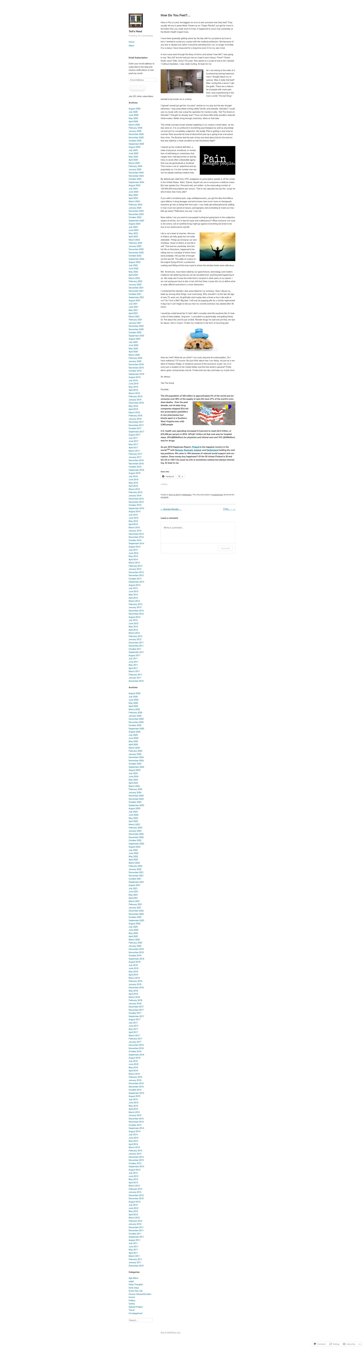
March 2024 (134, 201)
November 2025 (136, 137)
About (131, 45)
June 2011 (133, 661)
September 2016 (136, 469)
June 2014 (133, 552)
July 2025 (133, 150)
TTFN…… (229, 509)
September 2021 (136, 297)
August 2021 (134, 300)
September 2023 (136, 220)
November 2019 (136, 367)
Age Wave (133, 1277)
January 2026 (135, 130)
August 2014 (134, 546)
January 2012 (135, 639)
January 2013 (135, 607)
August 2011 (134, 655)
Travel (131, 1309)
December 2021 (136, 287)
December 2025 (136, 134)
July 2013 (133, 588)
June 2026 (133, 114)
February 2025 (135, 166)
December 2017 (136, 421)
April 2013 (133, 597)
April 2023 (133, 236)
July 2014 (133, 549)
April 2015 (133, 524)
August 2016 (134, 472)
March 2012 (134, 632)
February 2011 (135, 674)
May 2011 (133, 664)
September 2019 (136, 373)
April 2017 (133, 447)
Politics (132, 1300)
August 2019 (134, 377)
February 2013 (135, 604)
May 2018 (133, 405)
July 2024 (133, 188)
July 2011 (133, 658)
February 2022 (135, 281)
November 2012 (136, 613)
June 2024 (133, 191)
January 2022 (135, 284)
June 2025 (133, 153)
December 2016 (136, 460)
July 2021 (133, 303)
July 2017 (133, 437)
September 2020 (136, 335)
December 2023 (136, 210)
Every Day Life (135, 1290)
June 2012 (133, 623)
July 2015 (133, 514)
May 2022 (133, 271)
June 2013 (133, 591)
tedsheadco (187, 494)
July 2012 (133, 620)
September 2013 (136, 581)
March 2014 (134, 562)
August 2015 (134, 511)
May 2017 (133, 444)
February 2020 (135, 357)
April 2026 (133, 121)
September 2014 (136, 543)
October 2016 (135, 466)
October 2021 (135, 293)
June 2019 (133, 383)
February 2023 (135, 242)
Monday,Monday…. (171, 509)
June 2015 (133, 517)
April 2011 (133, 668)
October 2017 (135, 428)
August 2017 (134, 434)
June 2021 (133, 306)
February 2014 (135, 565)
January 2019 (135, 399)
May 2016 (133, 482)
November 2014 (136, 536)
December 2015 (136, 498)
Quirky (132, 1303)
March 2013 (134, 600)
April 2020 (133, 351)
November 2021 (136, 290)
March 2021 (134, 316)
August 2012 (134, 616)
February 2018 (135, 415)
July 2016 (133, 476)
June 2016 (133, 479)
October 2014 (135, 540)
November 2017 (136, 425)
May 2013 (133, 594)
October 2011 (135, 648)
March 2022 (134, 278)
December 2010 (136, 680)
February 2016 (135, 492)
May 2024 (133, 194)
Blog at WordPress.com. (171, 1332)
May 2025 (133, 156)
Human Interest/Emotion (140, 1293)
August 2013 (134, 584)
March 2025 (134, 162)
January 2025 (135, 169)
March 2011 (134, 671)
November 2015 (136, 501)
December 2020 (136, 325)
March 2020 (134, 354)
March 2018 (134, 412)
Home (131, 41)
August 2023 (134, 223)
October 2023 (135, 217)
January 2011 (135, 677)
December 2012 (136, 610)
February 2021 (135, 319)
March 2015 (134, 527)
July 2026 (133, 111)
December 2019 (136, 364)
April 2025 (133, 159)
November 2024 (136, 175)
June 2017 (133, 440)
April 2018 (133, 409)
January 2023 (135, 246)
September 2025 (136, 143)
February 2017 (135, 453)
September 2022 (136, 258)
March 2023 (134, 239)
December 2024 (136, 172)
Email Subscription (138, 57)
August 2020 (134, 338)
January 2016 (135, 495)
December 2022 (136, 249)
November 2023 (136, 214)
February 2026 (135, 127)
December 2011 (136, 642)
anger (131, 1281)
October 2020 (135, 332)
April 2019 (133, 389)
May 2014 (133, 556)
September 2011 (136, 651)
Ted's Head (135, 31)
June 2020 (133, 345)
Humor (132, 1297)
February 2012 (135, 636)
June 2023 (133, 229)
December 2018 (136, 402)
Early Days (134, 1287)
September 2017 (136, 431)
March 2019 (134, 393)
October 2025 (135, 140)
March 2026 (134, 124)
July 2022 (133, 265)
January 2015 (135, 530)
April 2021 (133, 313)
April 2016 (133, 485)
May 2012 (133, 626)
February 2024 (135, 204)
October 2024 (135, 178)
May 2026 (133, 118)
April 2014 (133, 559)
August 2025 (134, 146)
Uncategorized (217, 494)
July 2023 (133, 226)
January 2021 (135, 322)
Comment (225, 548)
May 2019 (133, 386)
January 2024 (135, 207)
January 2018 (135, 418)
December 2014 (136, 533)
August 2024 (134, 185)
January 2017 (135, 457)
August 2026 (134, 108)
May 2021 (133, 309)
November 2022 (136, 252)
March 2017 (134, 450)
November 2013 (136, 575)
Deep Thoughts (136, 1284)
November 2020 (136, 329)
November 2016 (136, 463)
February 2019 (135, 396)
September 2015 (136, 508)
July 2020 (133, 341)
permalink (164, 497)
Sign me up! (137, 88)
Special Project (136, 1306)
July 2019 (133, 380)
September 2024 (136, 182)
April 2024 (133, 198)
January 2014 (135, 568)
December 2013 (136, 572)
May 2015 (133, 520)
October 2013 (135, 578)
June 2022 (133, 268)
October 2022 (135, 255)
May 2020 (133, 348)
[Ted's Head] (136, 28)
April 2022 (133, 274)
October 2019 (135, 370)
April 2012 (133, 629)
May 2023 (133, 233)
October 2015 (135, 504)
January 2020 (135, 361)
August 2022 (134, 261)
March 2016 (134, 489)
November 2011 (136, 645)
